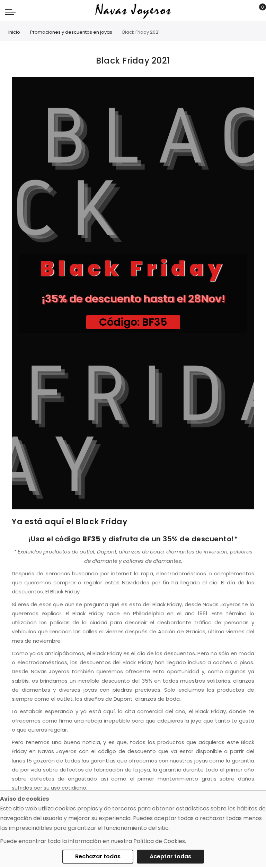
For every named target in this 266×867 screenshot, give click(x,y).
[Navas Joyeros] (133, 11)
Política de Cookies (159, 841)
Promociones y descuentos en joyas (71, 32)
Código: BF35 (133, 322)
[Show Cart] (257, 11)
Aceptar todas (170, 856)
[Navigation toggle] (10, 11)
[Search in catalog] (246, 11)
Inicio (14, 32)
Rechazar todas (98, 856)
